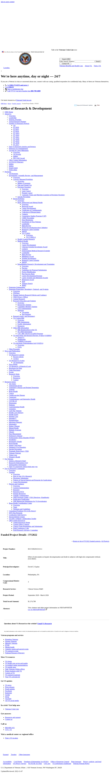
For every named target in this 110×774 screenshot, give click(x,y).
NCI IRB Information (25, 332)
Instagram (8, 693)
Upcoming (25, 312)
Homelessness (13, 420)
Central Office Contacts (21, 524)
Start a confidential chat (15, 89)
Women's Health (14, 457)
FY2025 (16, 129)
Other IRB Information (21, 328)
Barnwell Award (27, 206)
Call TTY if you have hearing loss (23, 91)
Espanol (5, 754)
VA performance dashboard (61, 763)
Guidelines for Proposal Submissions (34, 270)
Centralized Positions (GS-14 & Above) (22, 511)
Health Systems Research (26, 239)
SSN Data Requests (15, 513)
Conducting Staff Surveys (17, 515)
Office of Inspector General (60, 762)
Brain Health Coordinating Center (20, 503)
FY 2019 (16, 141)
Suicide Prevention (24, 197)
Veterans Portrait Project (81, 763)
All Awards (17, 154)
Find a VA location (11, 738)
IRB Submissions (23, 322)
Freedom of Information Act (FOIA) (36, 762)
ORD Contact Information (18, 160)
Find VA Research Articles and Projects (22, 147)
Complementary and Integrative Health (22, 399)
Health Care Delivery (16, 413)
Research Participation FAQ (18, 463)
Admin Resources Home (21, 522)
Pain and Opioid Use (25, 185)
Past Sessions (26, 314)
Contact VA (65, 63)
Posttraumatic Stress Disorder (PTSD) (22, 438)
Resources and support (13, 717)
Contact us (8, 719)
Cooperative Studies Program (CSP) (34, 216)
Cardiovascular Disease (17, 395)
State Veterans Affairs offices (15, 669)
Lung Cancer (26, 191)
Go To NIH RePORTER (36, 609)
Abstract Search (27, 283)
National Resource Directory (15, 653)
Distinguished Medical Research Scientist (36, 251)
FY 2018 (16, 143)
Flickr (7, 697)
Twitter (7, 695)
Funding (12, 472)
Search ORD (66, 59)
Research (16, 490)
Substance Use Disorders (17, 447)
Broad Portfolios (18, 199)
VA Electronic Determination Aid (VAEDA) (28, 343)
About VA (88, 66)
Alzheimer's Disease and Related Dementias (24, 387)
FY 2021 (16, 137)
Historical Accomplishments (18, 148)
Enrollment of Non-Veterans (31, 222)
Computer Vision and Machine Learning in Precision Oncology (43, 195)
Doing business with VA (13, 671)
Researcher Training (24, 305)
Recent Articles (18, 357)
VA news (8, 685)
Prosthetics (12, 440)
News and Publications (12, 351)
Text (9, 87)
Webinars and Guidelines (21, 509)
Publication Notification (21, 499)
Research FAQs (18, 492)
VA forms (8, 661)
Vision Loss (13, 455)
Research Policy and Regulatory (24, 316)
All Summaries (18, 362)
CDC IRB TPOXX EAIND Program (30, 334)
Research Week (14, 374)
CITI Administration (24, 308)
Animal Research (19, 299)
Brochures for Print (15, 368)
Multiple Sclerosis (15, 430)
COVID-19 (13, 401)
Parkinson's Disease (15, 436)
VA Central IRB (18, 318)
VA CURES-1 (31, 237)
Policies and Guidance (16, 484)
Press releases (9, 687)
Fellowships (13, 170)
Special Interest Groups (17, 517)
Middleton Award (28, 256)
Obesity (11, 432)
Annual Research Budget (17, 122)
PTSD (7, 645)
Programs (8, 172)
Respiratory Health (15, 441)
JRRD (24, 285)
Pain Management (15, 434)
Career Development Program (32, 276)
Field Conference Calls (21, 528)
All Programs (13, 174)
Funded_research (16, 103)
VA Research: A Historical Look (20, 366)
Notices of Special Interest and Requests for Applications (32, 480)
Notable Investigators (29, 258)
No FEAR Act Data (35, 763)
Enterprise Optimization (17, 287)
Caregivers (12, 397)
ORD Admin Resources (17, 520)
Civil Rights (18, 762)
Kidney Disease (14, 426)
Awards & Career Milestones (19, 150)
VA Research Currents (16, 355)
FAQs (20, 347)
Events (11, 372)
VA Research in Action (16, 361)
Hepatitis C (13, 418)
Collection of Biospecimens (31, 212)
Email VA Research (44, 624)
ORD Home (4, 103)
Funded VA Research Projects (19, 123)
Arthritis (12, 389)
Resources (21, 326)
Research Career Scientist (30, 229)
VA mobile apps (10, 667)
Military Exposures (24, 183)
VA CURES (26, 233)
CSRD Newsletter (28, 218)
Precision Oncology (24, 187)
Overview (12, 116)
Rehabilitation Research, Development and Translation (36, 264)
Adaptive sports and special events (16, 649)
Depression (13, 403)
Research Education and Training (24, 301)
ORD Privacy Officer (20, 297)
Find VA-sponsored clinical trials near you (23, 467)
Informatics (13, 424)
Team (15, 507)
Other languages (24, 754)
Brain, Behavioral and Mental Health (30, 202)
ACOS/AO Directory (16, 162)
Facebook (8, 691)
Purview (25, 268)
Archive (16, 359)
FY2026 (16, 127)
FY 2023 (16, 133)
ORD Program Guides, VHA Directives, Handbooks (31, 497)
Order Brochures (14, 370)
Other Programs (14, 349)
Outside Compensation (21, 495)
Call (18, 85)
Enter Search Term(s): (66, 61)
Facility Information (24, 324)
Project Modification (29, 272)
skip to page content (7, 2)
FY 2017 (16, 145)
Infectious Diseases (15, 422)
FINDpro (16, 293)
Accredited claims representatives (16, 665)
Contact (15, 380)
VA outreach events (11, 651)
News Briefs (13, 364)
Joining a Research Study (17, 461)
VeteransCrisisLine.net (23, 100)
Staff (23, 281)
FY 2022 (16, 135)
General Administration (21, 488)
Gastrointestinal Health (16, 407)
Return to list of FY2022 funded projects (86, 541)
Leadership (12, 118)
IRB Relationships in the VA (27, 330)
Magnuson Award (28, 280)
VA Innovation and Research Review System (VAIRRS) (32, 335)
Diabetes (12, 405)
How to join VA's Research (22, 476)
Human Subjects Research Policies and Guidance (30, 295)
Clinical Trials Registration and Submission (27, 526)
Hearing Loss (13, 416)
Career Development (29, 208)
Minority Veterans (11, 643)
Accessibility (7, 762)
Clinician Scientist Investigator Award (34, 247)
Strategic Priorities (15, 120)
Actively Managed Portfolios (23, 179)
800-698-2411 (10, 728)
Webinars (21, 310)
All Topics (12, 384)
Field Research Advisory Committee (25, 530)
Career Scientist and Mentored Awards (35, 278)
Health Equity (13, 414)
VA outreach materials (12, 675)
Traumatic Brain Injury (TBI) (19, 451)
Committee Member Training (27, 307)
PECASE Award (19, 158)
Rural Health (13, 443)
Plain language (76, 762)
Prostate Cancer (27, 193)
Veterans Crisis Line (12, 709)
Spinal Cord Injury (15, 445)
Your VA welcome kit (12, 677)
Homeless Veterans (11, 639)
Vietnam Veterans (15, 453)
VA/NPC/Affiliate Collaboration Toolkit (22, 519)
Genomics (12, 409)
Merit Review (26, 226)
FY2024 (16, 131)
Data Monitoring (27, 220)
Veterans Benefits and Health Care (71, 66)
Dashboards (22, 339)
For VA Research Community (15, 468)
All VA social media (12, 701)
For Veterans (9, 459)
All (14, 125)
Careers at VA (10, 673)
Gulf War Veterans (15, 411)
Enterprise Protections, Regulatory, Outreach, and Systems (28, 289)
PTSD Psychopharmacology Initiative (34, 228)
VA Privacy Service (19, 763)
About (9, 103)
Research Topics (10, 382)
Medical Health (23, 241)
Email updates (10, 689)
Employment (13, 168)
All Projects (105, 541)
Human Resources (19, 494)
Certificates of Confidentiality (32, 210)
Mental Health (14, 428)
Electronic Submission (20, 478)
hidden (15, 156)
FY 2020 (16, 139)
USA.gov (47, 763)
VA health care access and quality (16, 663)
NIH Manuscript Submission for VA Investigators (30, 501)
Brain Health (13, 391)
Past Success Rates (28, 274)
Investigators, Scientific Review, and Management (26, 175)
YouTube (8, 699)
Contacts (25, 214)
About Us (8, 114)
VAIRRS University (24, 341)
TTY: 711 (8, 730)
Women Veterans (11, 641)
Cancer (11, 393)
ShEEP (24, 231)
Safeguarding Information (17, 465)
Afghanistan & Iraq (15, 386)
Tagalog (13, 754)
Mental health (9, 647)
